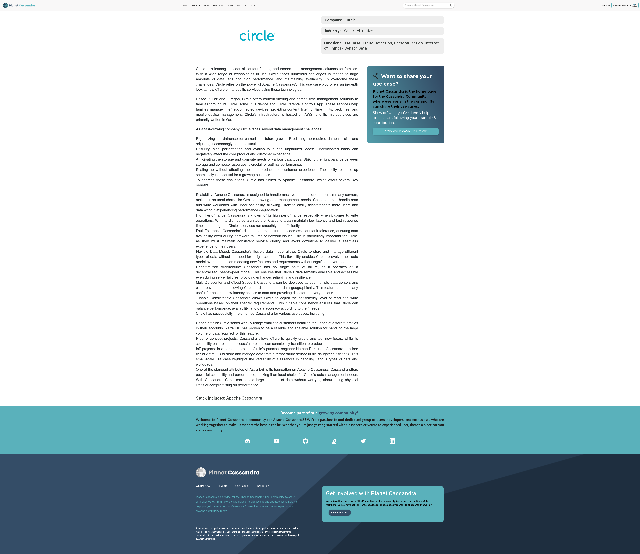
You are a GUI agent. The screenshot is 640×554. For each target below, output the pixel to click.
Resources (242, 5)
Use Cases (218, 5)
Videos (254, 5)
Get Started (339, 512)
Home (184, 5)
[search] (450, 5)
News (206, 5)
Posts (230, 5)
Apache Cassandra (621, 5)
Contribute (605, 5)
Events (194, 5)
